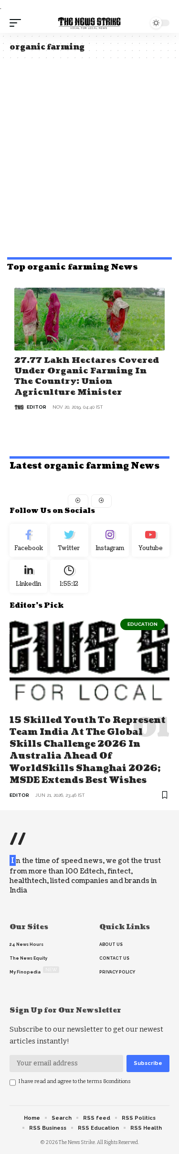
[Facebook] (28, 540)
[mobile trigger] (18, 23)
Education (142, 624)
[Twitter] (69, 540)
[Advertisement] (89, 156)
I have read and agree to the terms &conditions (75, 1081)
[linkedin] (28, 576)
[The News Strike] (90, 23)
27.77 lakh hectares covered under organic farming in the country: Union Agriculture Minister (86, 376)
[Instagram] (110, 540)
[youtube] (150, 540)
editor (36, 407)
